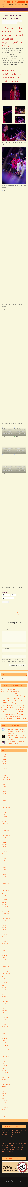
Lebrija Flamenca (13, 2)
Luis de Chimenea (11, 709)
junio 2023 (4, 842)
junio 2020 (4, 925)
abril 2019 (4, 957)
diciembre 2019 (5, 939)
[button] (7, 114)
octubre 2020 (5, 916)
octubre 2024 (5, 805)
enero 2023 (4, 853)
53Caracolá (3, 691)
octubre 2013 (5, 1109)
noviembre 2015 (5, 1052)
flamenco (12, 700)
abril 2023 (4, 846)
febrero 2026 (5, 768)
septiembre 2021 (6, 890)
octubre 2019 (5, 943)
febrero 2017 (5, 1017)
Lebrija (22, 707)
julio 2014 (4, 1089)
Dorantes (18, 698)
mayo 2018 (4, 983)
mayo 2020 (4, 927)
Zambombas (21, 718)
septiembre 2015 (6, 1056)
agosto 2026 (4, 754)
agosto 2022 (4, 865)
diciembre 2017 (5, 994)
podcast (11, 714)
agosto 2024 (4, 810)
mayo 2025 (4, 789)
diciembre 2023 (5, 828)
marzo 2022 (4, 876)
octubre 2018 (5, 971)
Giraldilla (4, 703)
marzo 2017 (4, 1015)
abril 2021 (4, 902)
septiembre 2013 (6, 1112)
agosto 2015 (4, 1059)
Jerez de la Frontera (14, 705)
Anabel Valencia (13, 693)
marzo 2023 (4, 849)
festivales (5, 700)
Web (3, 653)
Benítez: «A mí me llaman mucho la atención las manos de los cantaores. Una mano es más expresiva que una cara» (13, 1149)
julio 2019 (4, 950)
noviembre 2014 (5, 1079)
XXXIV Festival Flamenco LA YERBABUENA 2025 (6, 611)
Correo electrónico (6, 648)
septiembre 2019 (6, 946)
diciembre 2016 (5, 1022)
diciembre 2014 (5, 1077)
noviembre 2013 (5, 1107)
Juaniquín (18, 707)
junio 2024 (4, 814)
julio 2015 (4, 1061)
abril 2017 (4, 1013)
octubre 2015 (5, 1054)
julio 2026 (4, 756)
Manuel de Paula (19, 709)
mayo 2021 (4, 899)
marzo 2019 (4, 959)
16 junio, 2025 (17, 21)
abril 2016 (4, 1040)
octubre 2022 (5, 860)
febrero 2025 (5, 796)
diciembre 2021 (5, 883)
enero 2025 (4, 798)
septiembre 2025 (6, 780)
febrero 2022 (5, 879)
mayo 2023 (4, 844)
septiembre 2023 (6, 835)
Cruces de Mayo (5, 698)
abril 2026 (4, 763)
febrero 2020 (5, 934)
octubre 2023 (5, 833)
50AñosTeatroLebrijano (7, 689)
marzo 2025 (4, 793)
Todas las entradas (11, 23)
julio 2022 (4, 867)
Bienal (22, 694)
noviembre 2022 (5, 858)
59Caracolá (20, 691)
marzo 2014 (4, 1098)
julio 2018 (4, 978)
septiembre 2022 (6, 863)
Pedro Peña (16, 712)
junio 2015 (4, 1063)
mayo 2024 (4, 816)
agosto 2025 (4, 782)
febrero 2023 (5, 851)
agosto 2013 (4, 1114)
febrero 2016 (5, 1045)
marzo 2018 (4, 987)
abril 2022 (4, 874)
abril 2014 (4, 1096)
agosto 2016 (4, 1031)
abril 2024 (4, 819)
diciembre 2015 (5, 1049)
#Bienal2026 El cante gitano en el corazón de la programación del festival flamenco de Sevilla (17, 737)
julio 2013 (4, 1116)
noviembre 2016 (5, 1024)
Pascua (5, 712)
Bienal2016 (3, 696)
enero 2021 (4, 909)
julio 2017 (4, 1006)
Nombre (4, 643)
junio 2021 (4, 897)
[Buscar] (24, 679)
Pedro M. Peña (10, 712)
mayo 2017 (4, 1010)
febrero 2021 (5, 906)
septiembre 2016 (6, 1029)
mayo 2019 (4, 955)
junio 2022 (4, 870)
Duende (4, 23)
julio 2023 (4, 840)
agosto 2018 (4, 976)
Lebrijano (4, 709)
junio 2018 (4, 980)
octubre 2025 (5, 777)
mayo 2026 (4, 761)
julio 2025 (4, 784)
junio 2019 (4, 953)
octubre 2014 (5, 1082)
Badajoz (10, 602)
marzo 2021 (4, 904)
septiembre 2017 (6, 1001)
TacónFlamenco (11, 716)
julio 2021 (4, 895)
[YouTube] (19, 2)
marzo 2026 (4, 766)
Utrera (3, 719)
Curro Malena (12, 698)
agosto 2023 (4, 837)
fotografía (14, 602)
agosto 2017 (4, 1003)
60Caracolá (3, 694)
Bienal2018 (8, 696)
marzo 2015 (4, 1070)
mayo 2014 (4, 1093)
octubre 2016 (5, 1026)
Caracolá (14, 696)
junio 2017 (4, 1008)
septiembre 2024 (6, 807)
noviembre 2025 (5, 775)
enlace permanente (13, 604)
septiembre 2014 (6, 1084)
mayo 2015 (4, 1066)
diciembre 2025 (5, 773)
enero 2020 (4, 936)
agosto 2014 (4, 1086)
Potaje (15, 714)
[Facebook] (24, 2)
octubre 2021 (5, 888)
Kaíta (20, 602)
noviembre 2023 (5, 830)
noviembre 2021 (5, 886)
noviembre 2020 (5, 913)
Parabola (14, 1185)
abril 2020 (4, 929)
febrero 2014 (5, 1100)
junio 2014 (4, 1091)
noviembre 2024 (5, 803)
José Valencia (10, 707)
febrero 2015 (5, 1072)
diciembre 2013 (5, 1105)
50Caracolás (18, 689)
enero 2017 (4, 1019)
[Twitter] (22, 2)
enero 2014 (4, 1102)
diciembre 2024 (5, 800)
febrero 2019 (5, 962)
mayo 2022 (4, 872)
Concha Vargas (22, 696)
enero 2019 (4, 964)
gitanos (17, 602)
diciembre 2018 (5, 966)
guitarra (17, 703)
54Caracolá (9, 691)
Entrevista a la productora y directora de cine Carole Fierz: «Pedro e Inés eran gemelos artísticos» (21, 612)
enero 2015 (4, 1075)
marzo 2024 (4, 821)
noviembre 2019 (5, 941)
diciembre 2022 (5, 856)
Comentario (5, 629)
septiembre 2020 (6, 918)
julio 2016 (4, 1033)
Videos (8, 719)
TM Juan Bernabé (18, 716)
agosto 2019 (4, 948)
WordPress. (20, 1185)
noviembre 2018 (5, 969)
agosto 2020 (4, 920)
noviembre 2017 (5, 996)
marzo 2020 (4, 932)
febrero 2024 (5, 823)
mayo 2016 (4, 1038)
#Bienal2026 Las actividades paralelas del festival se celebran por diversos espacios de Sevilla (17, 731)
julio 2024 (4, 812)
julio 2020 (4, 923)
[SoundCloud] (27, 2)
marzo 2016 (4, 1042)
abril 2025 (4, 791)
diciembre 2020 (5, 911)
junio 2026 (4, 759)
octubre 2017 (5, 999)
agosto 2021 (4, 893)
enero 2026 (4, 770)
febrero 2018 (5, 989)
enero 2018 (4, 992)
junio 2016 (4, 1036)
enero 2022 (4, 881)
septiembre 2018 (6, 973)
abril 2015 (4, 1068)
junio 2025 (4, 787)
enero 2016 (4, 1047)
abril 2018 (4, 985)
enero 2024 (4, 826)
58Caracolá (15, 691)
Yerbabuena (12, 718)
